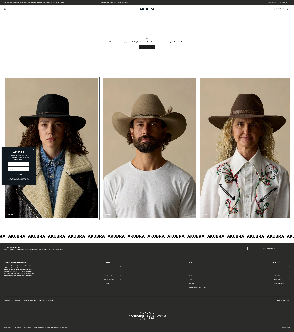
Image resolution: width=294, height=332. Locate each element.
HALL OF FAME (277, 279)
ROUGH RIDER (108, 214)
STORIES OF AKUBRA (109, 279)
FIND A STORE (272, 2)
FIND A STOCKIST (277, 271)
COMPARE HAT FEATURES (195, 287)
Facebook (17, 300)
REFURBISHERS (277, 275)
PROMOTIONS (65, 327)
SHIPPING (191, 271)
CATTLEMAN (10, 214)
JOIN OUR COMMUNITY (269, 248)
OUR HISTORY (107, 271)
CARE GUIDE (192, 283)
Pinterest (42, 300)
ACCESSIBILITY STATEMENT (53, 327)
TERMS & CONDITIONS (39, 327)
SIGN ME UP (19, 174)
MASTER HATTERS (108, 275)
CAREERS (106, 283)
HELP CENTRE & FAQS (194, 266)
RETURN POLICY (7, 327)
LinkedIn (51, 300)
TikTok (25, 300)
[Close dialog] (33, 149)
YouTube (33, 300)
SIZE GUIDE (191, 279)
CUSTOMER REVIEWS (278, 283)
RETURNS (191, 275)
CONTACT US (107, 266)
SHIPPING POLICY (17, 327)
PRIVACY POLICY (27, 327)
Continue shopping (147, 47)
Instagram (7, 300)
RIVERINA (205, 214)
